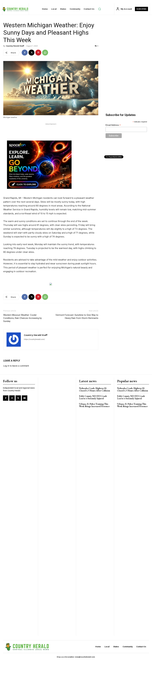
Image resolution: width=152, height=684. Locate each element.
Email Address (113, 125)
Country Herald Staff (15, 46)
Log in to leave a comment (16, 365)
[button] (99, 9)
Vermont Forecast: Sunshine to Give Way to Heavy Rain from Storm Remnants (77, 316)
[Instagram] (12, 398)
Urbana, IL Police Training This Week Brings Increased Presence (94, 405)
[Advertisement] (51, 130)
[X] (31, 53)
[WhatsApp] (45, 53)
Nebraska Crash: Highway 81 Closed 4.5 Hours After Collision (94, 389)
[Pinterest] (38, 53)
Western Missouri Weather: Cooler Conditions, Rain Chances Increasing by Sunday (22, 318)
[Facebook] (25, 53)
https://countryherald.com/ (34, 339)
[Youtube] (24, 398)
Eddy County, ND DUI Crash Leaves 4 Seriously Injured (93, 397)
